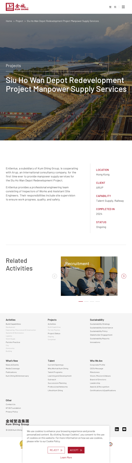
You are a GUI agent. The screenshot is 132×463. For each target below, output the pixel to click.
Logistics (9, 336)
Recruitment (77, 263)
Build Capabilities (13, 324)
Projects (52, 319)
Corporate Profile (97, 365)
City (7, 345)
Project (19, 21)
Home (9, 21)
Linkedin (117, 429)
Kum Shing (24, 7)
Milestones (95, 372)
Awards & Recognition (99, 387)
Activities (10, 319)
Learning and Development (59, 376)
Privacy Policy (12, 411)
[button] (123, 276)
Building (9, 351)
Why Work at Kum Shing (58, 368)
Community (10, 348)
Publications (11, 372)
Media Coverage (13, 368)
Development (10, 327)
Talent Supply (72, 268)
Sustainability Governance (101, 327)
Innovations (95, 342)
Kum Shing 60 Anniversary (17, 376)
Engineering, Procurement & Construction (21, 330)
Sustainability (97, 319)
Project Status (54, 333)
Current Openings (56, 365)
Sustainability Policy (99, 331)
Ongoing (51, 336)
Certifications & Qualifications (103, 390)
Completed (52, 339)
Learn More (66, 457)
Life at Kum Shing (55, 390)
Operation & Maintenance (15, 333)
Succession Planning (57, 383)
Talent (51, 360)
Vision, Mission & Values (100, 376)
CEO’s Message (96, 368)
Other (9, 400)
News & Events (12, 365)
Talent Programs (55, 372)
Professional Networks (58, 387)
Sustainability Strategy (100, 324)
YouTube (124, 429)
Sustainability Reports (99, 338)
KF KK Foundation (13, 408)
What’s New (12, 360)
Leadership (95, 383)
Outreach (52, 379)
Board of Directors (98, 379)
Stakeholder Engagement (101, 335)
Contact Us (10, 404)
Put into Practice (13, 342)
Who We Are (96, 360)
